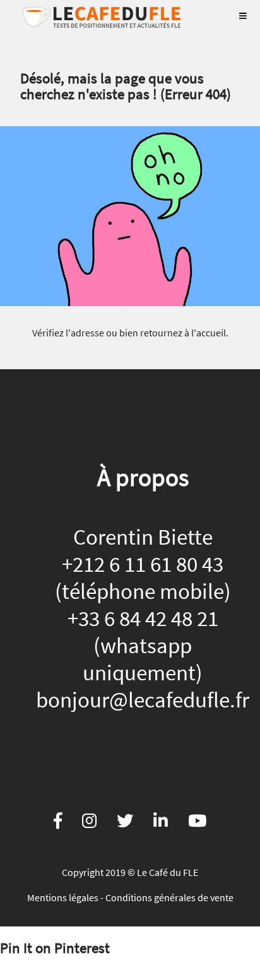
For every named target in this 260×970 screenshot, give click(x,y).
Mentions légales (62, 897)
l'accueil (208, 332)
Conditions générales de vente (169, 897)
